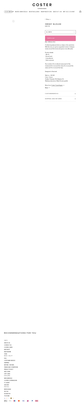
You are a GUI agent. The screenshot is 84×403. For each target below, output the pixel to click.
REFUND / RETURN (9, 365)
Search (7, 11)
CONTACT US (7, 345)
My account (69, 11)
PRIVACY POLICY (8, 369)
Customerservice (51, 93)
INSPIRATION (46, 11)
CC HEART (7, 382)
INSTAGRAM (7, 389)
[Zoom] (13, 21)
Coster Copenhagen (57, 85)
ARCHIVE (6, 385)
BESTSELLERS (34, 11)
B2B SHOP (7, 349)
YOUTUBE (6, 396)
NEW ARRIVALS (21, 11)
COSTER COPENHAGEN (10, 380)
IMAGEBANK (7, 351)
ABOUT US (57, 11)
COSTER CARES (8, 347)
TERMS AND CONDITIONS (11, 367)
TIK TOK (6, 391)
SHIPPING (6, 362)
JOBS (5, 354)
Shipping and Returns (53, 98)
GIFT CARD (7, 373)
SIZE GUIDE (7, 371)
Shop (47, 19)
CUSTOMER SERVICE (9, 360)
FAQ (5, 358)
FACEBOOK (7, 393)
